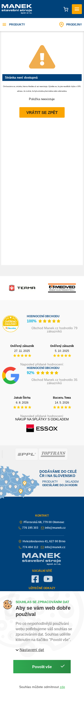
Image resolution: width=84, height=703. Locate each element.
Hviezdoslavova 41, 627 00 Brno (44, 541)
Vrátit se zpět (42, 112)
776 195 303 (30, 527)
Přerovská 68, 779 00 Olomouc (44, 522)
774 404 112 (30, 547)
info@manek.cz (55, 527)
